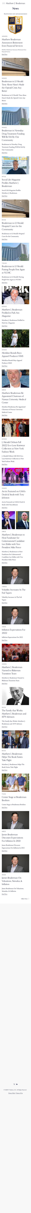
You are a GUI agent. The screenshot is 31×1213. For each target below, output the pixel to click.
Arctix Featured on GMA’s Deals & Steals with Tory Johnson (13, 494)
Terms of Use (19, 1093)
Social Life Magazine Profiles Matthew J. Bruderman (11, 182)
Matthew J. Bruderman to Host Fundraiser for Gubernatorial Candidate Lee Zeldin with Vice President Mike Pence (13, 541)
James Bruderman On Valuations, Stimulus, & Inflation (12, 880)
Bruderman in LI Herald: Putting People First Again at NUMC (13, 269)
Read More (4, 54)
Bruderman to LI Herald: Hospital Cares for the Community (13, 226)
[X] (14, 1084)
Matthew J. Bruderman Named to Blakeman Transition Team (12, 670)
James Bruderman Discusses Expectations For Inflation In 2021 (12, 837)
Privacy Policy (11, 1093)
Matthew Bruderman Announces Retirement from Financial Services (12, 42)
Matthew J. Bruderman (15, 3)
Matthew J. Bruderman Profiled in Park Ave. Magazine (12, 312)
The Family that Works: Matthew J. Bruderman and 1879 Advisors (14, 713)
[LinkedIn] (17, 1084)
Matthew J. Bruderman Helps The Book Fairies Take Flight (12, 757)
